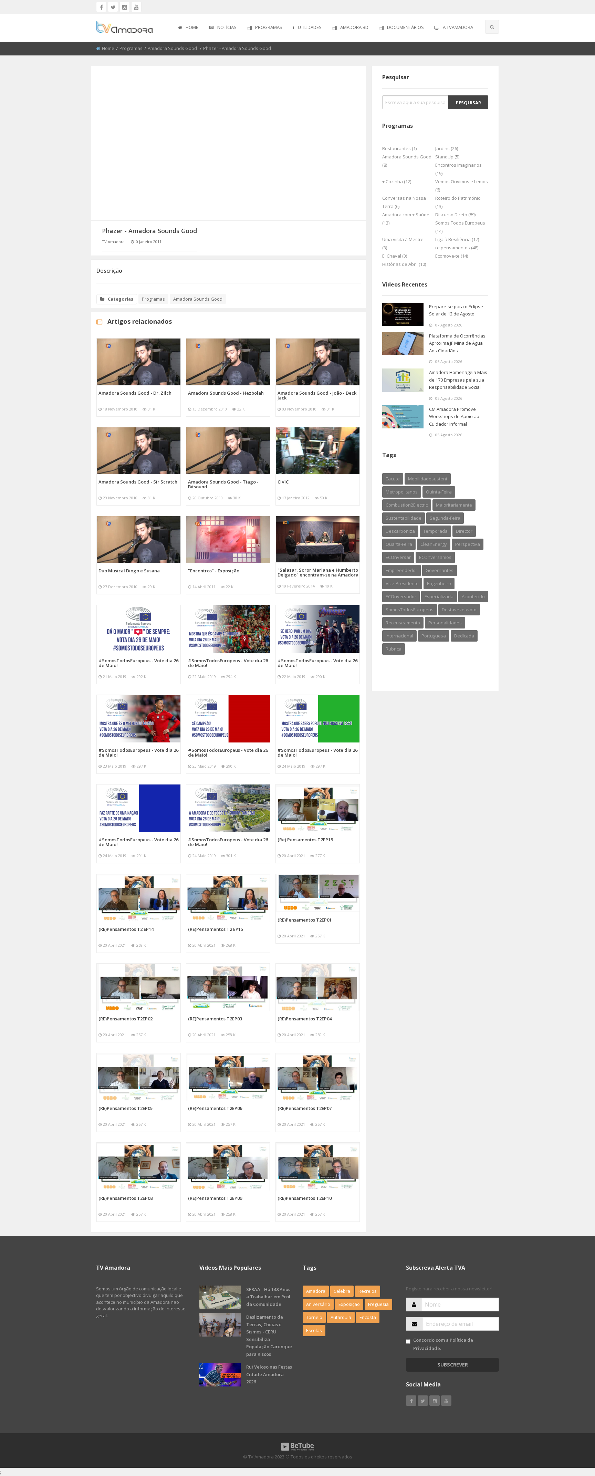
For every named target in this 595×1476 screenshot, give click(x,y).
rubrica (393, 649)
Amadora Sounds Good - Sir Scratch (137, 482)
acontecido (473, 596)
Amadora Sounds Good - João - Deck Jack (317, 395)
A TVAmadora (458, 27)
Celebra (342, 1291)
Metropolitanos (402, 492)
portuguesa (433, 636)
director (464, 531)
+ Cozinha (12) (396, 181)
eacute (393, 479)
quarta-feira (399, 544)
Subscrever (452, 1364)
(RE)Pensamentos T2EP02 (125, 1019)
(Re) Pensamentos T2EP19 (305, 839)
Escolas (314, 1330)
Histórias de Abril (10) (404, 264)
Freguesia (378, 1304)
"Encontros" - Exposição (213, 571)
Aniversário (318, 1304)
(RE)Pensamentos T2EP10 (305, 1198)
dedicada (464, 636)
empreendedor (401, 570)
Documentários (405, 27)
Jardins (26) (446, 148)
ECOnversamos (435, 557)
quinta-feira (439, 492)
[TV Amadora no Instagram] (124, 7)
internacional (399, 636)
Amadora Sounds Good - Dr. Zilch (134, 393)
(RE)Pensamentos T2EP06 (215, 1108)
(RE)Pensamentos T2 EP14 (126, 929)
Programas (268, 27)
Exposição (349, 1304)
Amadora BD (354, 27)
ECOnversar (398, 557)
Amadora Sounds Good (173, 48)
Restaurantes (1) (399, 148)
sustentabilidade (403, 518)
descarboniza (400, 531)
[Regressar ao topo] (572, 1433)
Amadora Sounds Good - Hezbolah (226, 393)
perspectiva (467, 544)
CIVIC (283, 482)
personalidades (445, 623)
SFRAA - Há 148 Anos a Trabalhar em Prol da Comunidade (268, 1296)
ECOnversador (401, 596)
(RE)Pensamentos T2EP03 (215, 1019)
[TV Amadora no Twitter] (113, 7)
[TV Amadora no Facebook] (101, 7)
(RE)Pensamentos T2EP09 (215, 1198)
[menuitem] (188, 28)
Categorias (120, 299)
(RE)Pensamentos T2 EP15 (215, 929)
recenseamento (403, 623)
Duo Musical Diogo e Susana (129, 571)
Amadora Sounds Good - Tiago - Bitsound (223, 484)
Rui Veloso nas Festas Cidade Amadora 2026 (269, 1374)
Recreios (367, 1291)
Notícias (227, 27)
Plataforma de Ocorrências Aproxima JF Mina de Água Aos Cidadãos (457, 343)
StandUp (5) (447, 157)
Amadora (315, 1291)
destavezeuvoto (459, 609)
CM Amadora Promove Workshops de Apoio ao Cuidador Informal (454, 416)
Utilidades (310, 27)
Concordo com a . (443, 1344)
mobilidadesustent (427, 479)
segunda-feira (445, 518)
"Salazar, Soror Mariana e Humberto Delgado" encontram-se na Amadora (318, 572)
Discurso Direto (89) (455, 214)
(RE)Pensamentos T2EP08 (125, 1198)
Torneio (314, 1317)
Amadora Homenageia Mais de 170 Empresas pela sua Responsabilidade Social (458, 379)
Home (192, 27)
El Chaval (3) (394, 256)
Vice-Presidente (402, 583)
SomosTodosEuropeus (410, 609)
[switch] (408, 1341)
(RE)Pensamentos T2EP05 (125, 1108)
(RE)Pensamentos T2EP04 (305, 1019)
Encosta (367, 1317)
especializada (439, 596)
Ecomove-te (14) (451, 256)
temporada (435, 531)
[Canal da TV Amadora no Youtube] (136, 7)
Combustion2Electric (407, 505)
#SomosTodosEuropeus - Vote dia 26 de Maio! (138, 662)
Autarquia (341, 1317)
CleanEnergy (433, 544)
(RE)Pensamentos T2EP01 (305, 920)
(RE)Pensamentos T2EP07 (305, 1108)
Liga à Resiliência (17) (457, 239)
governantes (439, 570)
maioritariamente (454, 505)
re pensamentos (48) (456, 248)
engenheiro (439, 583)
